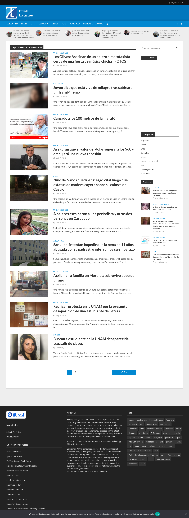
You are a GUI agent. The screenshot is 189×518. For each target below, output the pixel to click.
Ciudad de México (154, 428)
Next (123, 372)
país (162, 455)
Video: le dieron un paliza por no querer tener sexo (165, 208)
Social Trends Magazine (16, 499)
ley (130, 446)
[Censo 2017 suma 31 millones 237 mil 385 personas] (145, 239)
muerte (162, 446)
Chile (33, 24)
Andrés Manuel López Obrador (150, 420)
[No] (185, 514)
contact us (84, 468)
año (141, 424)
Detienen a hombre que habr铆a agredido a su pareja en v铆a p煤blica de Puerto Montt (170, 34)
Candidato (133, 428)
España (132, 437)
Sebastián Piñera (163, 459)
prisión (143, 459)
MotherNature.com (14, 489)
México (132, 450)
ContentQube (94, 441)
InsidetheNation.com (15, 480)
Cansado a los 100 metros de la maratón (85, 118)
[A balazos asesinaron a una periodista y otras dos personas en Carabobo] (29, 221)
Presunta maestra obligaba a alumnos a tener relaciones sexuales (165, 192)
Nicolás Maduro (144, 450)
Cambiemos (165, 424)
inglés (178, 437)
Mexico (55, 24)
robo (151, 459)
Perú (169, 455)
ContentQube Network (101, 422)
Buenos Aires (151, 424)
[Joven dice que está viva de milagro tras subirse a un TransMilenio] (29, 95)
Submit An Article (13, 432)
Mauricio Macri (140, 446)
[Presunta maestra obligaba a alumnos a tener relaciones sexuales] (145, 190)
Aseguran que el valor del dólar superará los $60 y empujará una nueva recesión (93, 151)
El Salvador (155, 433)
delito (178, 428)
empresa (166, 433)
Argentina (12, 24)
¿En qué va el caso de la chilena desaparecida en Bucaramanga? (81, 33)
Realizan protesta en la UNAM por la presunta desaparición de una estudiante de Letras (90, 308)
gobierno (169, 437)
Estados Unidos (144, 437)
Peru (64, 24)
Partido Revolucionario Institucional (143, 455)
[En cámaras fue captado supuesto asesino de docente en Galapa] (39, 33)
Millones (152, 446)
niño (156, 450)
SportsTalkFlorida (14, 456)
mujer (171, 446)
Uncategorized (61, 53)
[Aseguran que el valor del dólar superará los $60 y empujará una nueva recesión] (29, 157)
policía (177, 455)
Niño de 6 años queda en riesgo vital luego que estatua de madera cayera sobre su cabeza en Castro (90, 184)
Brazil (24, 24)
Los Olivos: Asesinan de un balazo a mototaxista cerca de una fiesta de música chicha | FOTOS (91, 58)
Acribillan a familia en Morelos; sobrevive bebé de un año (93, 277)
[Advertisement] (136, 12)
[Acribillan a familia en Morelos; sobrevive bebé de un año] (29, 283)
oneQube (107, 441)
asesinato (133, 424)
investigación (151, 442)
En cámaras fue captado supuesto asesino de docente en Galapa (52, 33)
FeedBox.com (12, 475)
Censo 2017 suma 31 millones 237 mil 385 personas (165, 241)
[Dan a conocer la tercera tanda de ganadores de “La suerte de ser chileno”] (145, 254)
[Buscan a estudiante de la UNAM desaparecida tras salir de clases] (29, 346)
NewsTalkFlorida (13, 451)
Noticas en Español (93, 24)
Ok (157, 514)
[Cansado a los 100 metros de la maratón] (29, 126)
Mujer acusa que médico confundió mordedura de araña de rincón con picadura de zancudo (166, 225)
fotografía (158, 437)
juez (161, 442)
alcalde (131, 420)
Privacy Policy (12, 436)
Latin (179, 442)
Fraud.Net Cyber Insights (17, 504)
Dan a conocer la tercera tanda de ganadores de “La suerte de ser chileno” (166, 256)
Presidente (133, 459)
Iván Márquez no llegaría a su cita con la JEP (141, 32)
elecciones (143, 433)
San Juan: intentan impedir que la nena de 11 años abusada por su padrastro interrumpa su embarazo (94, 246)
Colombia (43, 24)
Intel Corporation (136, 442)
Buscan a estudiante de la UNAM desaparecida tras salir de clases (91, 341)
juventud (169, 442)
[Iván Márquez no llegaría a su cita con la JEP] (127, 32)
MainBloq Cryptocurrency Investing (21, 465)
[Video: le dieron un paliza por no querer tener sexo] (145, 206)
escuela (177, 433)
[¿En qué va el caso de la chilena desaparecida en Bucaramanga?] (68, 33)
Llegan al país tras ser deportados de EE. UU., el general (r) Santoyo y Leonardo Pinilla (111, 34)
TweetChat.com (13, 494)
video (142, 463)
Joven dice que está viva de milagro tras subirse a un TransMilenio (93, 89)
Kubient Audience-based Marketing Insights (25, 508)
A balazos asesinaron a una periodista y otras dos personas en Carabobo (92, 216)
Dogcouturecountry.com (17, 470)
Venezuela (75, 24)
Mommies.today (13, 485)
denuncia (132, 433)
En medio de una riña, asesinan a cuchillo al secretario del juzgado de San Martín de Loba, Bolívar (23, 34)
